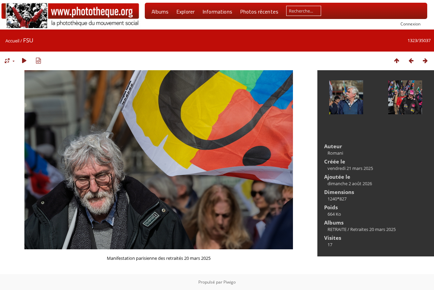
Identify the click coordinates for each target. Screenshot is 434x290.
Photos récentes (259, 11)
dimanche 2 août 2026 (350, 183)
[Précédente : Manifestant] (411, 60)
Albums (160, 11)
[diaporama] (24, 60)
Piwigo (229, 282)
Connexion (410, 23)
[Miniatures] (397, 60)
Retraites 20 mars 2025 (373, 229)
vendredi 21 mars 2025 (350, 168)
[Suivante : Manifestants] (425, 60)
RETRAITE (337, 229)
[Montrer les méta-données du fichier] (38, 60)
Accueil (12, 41)
